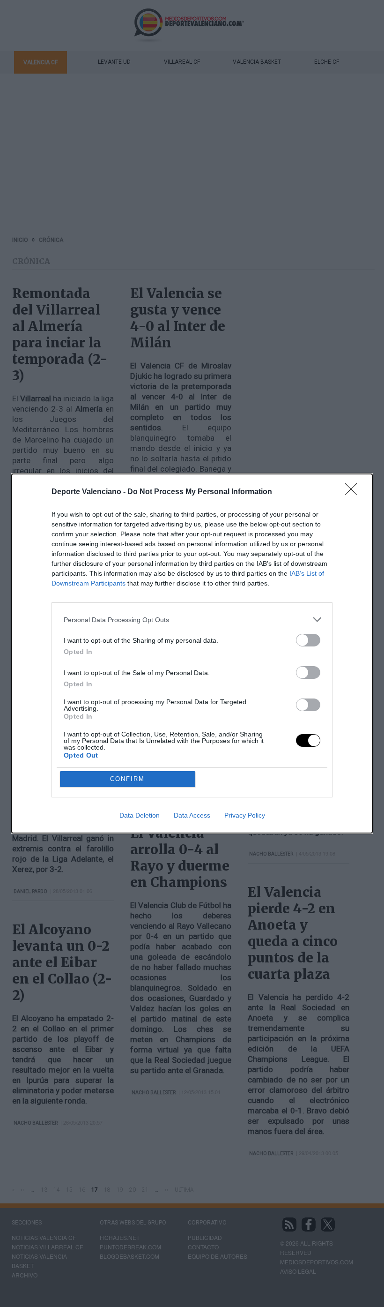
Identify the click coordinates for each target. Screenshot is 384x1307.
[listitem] (192, 619)
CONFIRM (127, 778)
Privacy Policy (244, 815)
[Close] (354, 492)
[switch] (308, 640)
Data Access (192, 815)
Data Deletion (139, 815)
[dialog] (192, 653)
